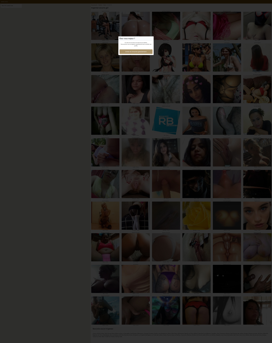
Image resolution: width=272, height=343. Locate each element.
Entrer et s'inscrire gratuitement (136, 51)
